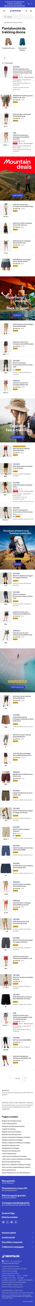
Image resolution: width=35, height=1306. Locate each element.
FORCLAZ (30, 1102)
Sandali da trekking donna (11, 1145)
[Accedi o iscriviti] (26, 11)
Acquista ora (17, 315)
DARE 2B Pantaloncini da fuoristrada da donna (21, 922)
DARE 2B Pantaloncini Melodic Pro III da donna (23, 467)
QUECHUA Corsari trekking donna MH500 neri (22, 697)
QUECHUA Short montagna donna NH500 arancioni (22, 904)
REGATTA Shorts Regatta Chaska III (21, 830)
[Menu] (4, 11)
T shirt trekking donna (9, 1123)
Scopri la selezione (17, 437)
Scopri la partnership (17, 687)
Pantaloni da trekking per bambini (13, 1126)
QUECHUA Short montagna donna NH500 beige (22, 885)
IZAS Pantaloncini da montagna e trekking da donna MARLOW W (23, 719)
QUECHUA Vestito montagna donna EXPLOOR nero (22, 224)
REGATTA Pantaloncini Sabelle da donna (23, 978)
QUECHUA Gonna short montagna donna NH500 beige (23, 205)
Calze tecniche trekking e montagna (14, 1156)
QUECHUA (5, 1102)
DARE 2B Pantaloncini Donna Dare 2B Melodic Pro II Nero (22, 997)
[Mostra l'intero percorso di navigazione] (2, 22)
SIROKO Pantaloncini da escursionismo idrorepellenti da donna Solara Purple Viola (22, 71)
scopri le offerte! (17, 195)
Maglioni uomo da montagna (11, 1132)
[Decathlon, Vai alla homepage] (15, 11)
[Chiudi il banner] (31, 3)
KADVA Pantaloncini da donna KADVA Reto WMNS (23, 849)
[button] (33, 80)
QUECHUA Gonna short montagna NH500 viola (20, 384)
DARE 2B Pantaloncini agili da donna (22, 486)
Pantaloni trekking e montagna (12, 1140)
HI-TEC (16, 1102)
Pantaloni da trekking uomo (11, 1151)
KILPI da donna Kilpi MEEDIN (22, 1040)
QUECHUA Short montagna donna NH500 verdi (22, 242)
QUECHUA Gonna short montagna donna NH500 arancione (21, 137)
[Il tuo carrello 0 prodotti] (31, 11)
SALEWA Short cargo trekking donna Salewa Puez (23, 866)
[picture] (6, 72)
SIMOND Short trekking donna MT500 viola (23, 775)
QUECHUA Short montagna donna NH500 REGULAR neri (22, 754)
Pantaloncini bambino (22, 49)
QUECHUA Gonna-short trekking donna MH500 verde (22, 634)
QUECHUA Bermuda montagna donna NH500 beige (23, 325)
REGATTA (22, 1102)
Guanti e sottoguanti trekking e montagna (16, 1137)
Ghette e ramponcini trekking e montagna (16, 1142)
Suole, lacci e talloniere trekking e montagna (17, 1164)
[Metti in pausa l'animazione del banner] (28, 3)
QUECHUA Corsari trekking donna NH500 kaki (22, 735)
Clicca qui (17, 564)
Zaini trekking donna (9, 1170)
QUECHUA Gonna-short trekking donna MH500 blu (21, 613)
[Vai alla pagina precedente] (10, 1078)
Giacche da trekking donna (11, 1162)
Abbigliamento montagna (10, 1148)
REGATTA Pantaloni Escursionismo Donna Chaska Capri (23, 364)
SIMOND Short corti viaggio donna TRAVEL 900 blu (22, 260)
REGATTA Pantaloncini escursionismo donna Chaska (23, 511)
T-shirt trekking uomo (9, 1153)
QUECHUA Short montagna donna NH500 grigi (22, 115)
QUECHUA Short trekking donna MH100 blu (21, 449)
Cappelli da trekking (8, 1129)
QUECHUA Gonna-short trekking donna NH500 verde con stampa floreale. (22, 1017)
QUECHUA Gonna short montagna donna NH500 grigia (23, 343)
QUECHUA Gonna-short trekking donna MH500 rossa (22, 957)
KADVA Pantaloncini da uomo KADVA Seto (22, 794)
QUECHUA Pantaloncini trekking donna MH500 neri (22, 1057)
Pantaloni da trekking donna (11, 1134)
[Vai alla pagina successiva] (24, 1078)
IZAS (11, 1102)
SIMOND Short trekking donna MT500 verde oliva (23, 96)
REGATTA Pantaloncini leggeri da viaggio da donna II (23, 576)
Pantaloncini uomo (8, 48)
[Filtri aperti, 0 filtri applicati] (4, 58)
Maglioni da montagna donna (11, 1121)
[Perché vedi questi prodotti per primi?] (3, 63)
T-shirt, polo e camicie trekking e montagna (16, 1159)
